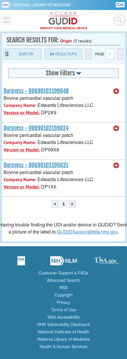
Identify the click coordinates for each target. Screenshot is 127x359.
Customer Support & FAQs (63, 273)
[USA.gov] (105, 262)
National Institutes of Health (63, 332)
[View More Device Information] (116, 91)
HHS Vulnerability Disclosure (63, 324)
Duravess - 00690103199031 (36, 165)
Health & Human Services (63, 346)
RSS (63, 287)
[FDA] (121, 4)
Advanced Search (63, 280)
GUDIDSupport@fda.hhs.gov (87, 231)
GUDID (63, 20)
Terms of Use (63, 309)
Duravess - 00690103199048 (36, 91)
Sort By (26, 53)
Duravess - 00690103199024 (36, 128)
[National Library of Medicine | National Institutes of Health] (63, 262)
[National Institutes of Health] (7, 5)
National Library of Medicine (42, 4)
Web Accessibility (64, 317)
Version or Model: (22, 113)
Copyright (64, 295)
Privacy (63, 302)
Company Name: (20, 105)
